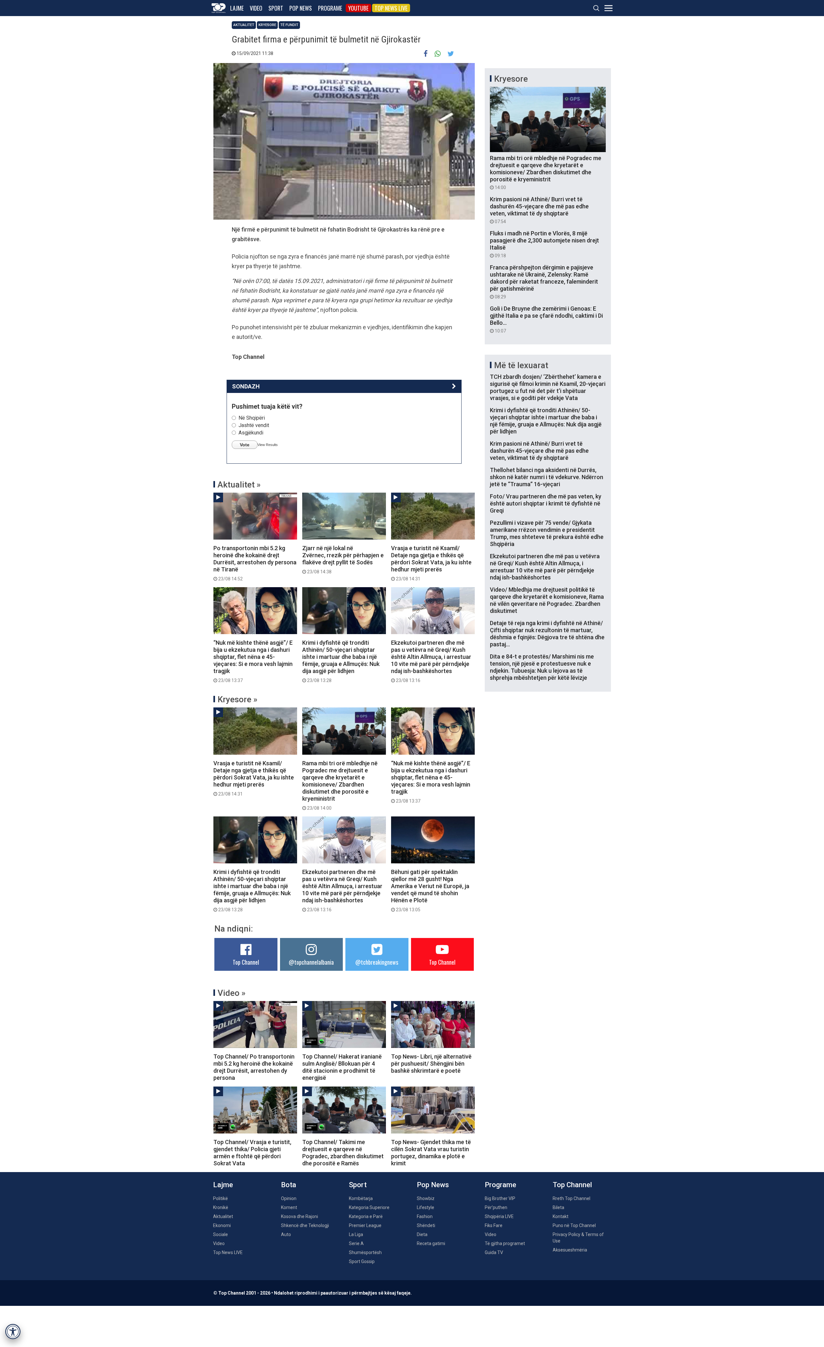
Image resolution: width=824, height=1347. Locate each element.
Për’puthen (496, 1207)
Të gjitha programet (505, 1243)
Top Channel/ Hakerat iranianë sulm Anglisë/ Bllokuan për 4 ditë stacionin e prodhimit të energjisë (342, 1067)
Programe (330, 8)
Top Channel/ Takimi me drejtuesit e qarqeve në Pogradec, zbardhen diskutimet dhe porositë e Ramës (343, 1153)
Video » (232, 993)
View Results (268, 445)
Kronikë (220, 1207)
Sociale (220, 1234)
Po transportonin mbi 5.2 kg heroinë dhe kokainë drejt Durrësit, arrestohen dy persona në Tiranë (254, 563)
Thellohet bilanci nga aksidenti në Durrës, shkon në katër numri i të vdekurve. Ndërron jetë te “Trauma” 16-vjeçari (546, 477)
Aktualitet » (239, 484)
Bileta (558, 1207)
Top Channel (246, 962)
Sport (275, 8)
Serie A (356, 1243)
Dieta (422, 1234)
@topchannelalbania (311, 962)
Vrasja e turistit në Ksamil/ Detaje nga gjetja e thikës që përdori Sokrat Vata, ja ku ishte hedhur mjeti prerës (431, 563)
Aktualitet (243, 25)
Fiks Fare (493, 1225)
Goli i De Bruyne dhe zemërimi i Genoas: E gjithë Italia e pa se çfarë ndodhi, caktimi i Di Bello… (546, 319)
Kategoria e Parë (366, 1216)
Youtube (358, 8)
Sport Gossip (362, 1261)
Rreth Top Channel (571, 1198)
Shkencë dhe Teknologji (305, 1225)
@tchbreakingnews (376, 962)
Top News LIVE (391, 8)
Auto (286, 1234)
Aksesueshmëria (570, 1249)
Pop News (300, 8)
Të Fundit (289, 25)
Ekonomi (222, 1225)
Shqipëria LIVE (499, 1216)
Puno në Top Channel (574, 1225)
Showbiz (426, 1198)
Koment (289, 1207)
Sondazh (246, 386)
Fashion (425, 1216)
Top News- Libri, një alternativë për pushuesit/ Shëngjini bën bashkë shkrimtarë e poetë (431, 1063)
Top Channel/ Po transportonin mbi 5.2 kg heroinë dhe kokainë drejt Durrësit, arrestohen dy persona (254, 1067)
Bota (288, 1185)
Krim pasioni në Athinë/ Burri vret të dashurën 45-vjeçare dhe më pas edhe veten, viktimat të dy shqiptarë (539, 210)
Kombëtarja (361, 1198)
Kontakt (560, 1216)
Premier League (365, 1225)
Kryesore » (238, 699)
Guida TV (494, 1252)
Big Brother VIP (500, 1198)
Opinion (288, 1198)
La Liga (356, 1234)
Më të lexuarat (521, 365)
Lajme (237, 8)
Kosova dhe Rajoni (299, 1216)
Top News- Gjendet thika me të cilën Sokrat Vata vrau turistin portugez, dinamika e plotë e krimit (431, 1153)
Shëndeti (426, 1225)
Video (256, 8)
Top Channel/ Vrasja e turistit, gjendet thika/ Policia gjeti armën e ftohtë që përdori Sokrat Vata (252, 1153)
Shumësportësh (365, 1252)
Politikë (220, 1198)
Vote (244, 444)
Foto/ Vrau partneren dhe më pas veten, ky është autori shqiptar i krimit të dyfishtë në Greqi (545, 503)
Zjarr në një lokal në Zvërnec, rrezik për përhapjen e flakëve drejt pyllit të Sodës (343, 559)
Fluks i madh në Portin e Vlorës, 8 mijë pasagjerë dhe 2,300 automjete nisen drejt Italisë (544, 244)
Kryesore (267, 25)
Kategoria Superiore (369, 1207)
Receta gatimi (431, 1243)
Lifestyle (425, 1207)
